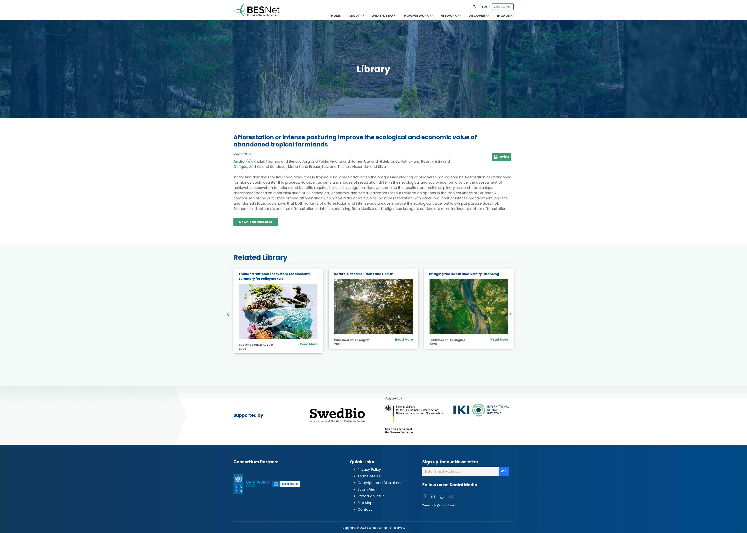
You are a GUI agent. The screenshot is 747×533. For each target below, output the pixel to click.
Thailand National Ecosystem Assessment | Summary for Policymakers (274, 276)
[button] (474, 6)
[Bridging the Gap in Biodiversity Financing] (469, 306)
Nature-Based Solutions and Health (363, 274)
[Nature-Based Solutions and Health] (373, 306)
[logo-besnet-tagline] (256, 10)
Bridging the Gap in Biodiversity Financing (464, 274)
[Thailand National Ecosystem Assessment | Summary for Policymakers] (278, 311)
